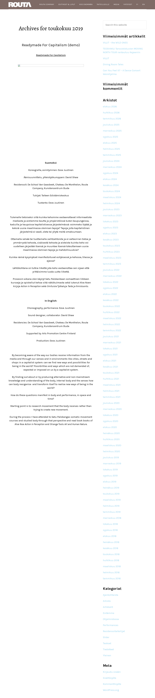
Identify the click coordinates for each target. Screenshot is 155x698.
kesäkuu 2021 (110, 366)
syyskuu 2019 (110, 475)
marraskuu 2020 (112, 409)
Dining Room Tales (113, 64)
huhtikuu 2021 (111, 378)
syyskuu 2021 (110, 354)
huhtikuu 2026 (111, 112)
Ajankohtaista (110, 595)
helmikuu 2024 (111, 203)
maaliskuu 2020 (112, 445)
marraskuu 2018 (112, 518)
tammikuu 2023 (112, 263)
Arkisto (107, 601)
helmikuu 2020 (111, 451)
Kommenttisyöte (112, 684)
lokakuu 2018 (110, 524)
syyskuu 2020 (110, 421)
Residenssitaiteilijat (114, 631)
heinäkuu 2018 (111, 542)
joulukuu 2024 (111, 161)
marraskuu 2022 (112, 276)
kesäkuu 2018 (110, 548)
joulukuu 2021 (111, 336)
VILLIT (106, 58)
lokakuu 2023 (110, 221)
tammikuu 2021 (111, 397)
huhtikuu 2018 (111, 560)
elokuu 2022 (110, 294)
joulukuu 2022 (111, 270)
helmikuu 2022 (111, 324)
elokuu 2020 (110, 427)
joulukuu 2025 (111, 124)
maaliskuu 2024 (112, 197)
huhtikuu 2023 (111, 251)
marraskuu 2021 (112, 342)
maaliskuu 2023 (112, 257)
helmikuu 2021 (111, 391)
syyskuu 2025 (110, 136)
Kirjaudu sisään (112, 672)
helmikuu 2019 (111, 506)
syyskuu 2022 (110, 288)
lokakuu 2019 (110, 469)
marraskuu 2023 (112, 215)
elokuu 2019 (109, 481)
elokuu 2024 (110, 179)
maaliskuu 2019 (112, 499)
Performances (110, 625)
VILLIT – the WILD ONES (115, 42)
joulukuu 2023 (111, 209)
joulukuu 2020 (111, 403)
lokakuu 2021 (110, 348)
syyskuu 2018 (110, 530)
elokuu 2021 (109, 360)
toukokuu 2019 (111, 493)
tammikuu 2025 (112, 155)
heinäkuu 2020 (111, 433)
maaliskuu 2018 (112, 566)
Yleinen (107, 655)
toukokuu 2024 (111, 191)
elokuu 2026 (110, 106)
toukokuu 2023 (111, 245)
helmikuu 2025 (111, 149)
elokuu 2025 (110, 142)
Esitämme (108, 613)
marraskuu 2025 (112, 130)
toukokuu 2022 (111, 306)
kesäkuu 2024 (111, 185)
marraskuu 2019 (112, 463)
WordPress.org (111, 690)
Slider (106, 637)
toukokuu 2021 (111, 372)
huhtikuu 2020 (111, 439)
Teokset (107, 643)
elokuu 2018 (109, 536)
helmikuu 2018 (111, 572)
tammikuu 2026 (112, 118)
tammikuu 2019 (111, 512)
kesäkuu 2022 (111, 300)
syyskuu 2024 (110, 173)
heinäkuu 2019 (111, 487)
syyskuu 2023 (110, 227)
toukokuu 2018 (111, 554)
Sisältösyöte (109, 678)
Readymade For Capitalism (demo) (51, 45)
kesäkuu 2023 (111, 239)
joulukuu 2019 (111, 457)
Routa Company (20, 4)
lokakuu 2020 (110, 415)
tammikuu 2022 (112, 330)
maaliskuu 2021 (112, 384)
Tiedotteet (108, 649)
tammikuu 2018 (112, 578)
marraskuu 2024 (112, 167)
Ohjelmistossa (111, 619)
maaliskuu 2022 (112, 318)
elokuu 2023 (110, 233)
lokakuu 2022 (110, 282)
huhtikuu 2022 (111, 312)
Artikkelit (108, 607)
